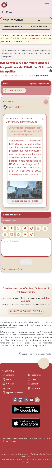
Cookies (25, 454)
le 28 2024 (9, 101)
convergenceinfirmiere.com (25, 121)
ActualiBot (16, 107)
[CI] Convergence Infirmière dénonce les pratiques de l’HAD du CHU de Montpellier (24, 67)
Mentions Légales (9, 454)
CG (19, 454)
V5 (29, 457)
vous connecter (34, 38)
